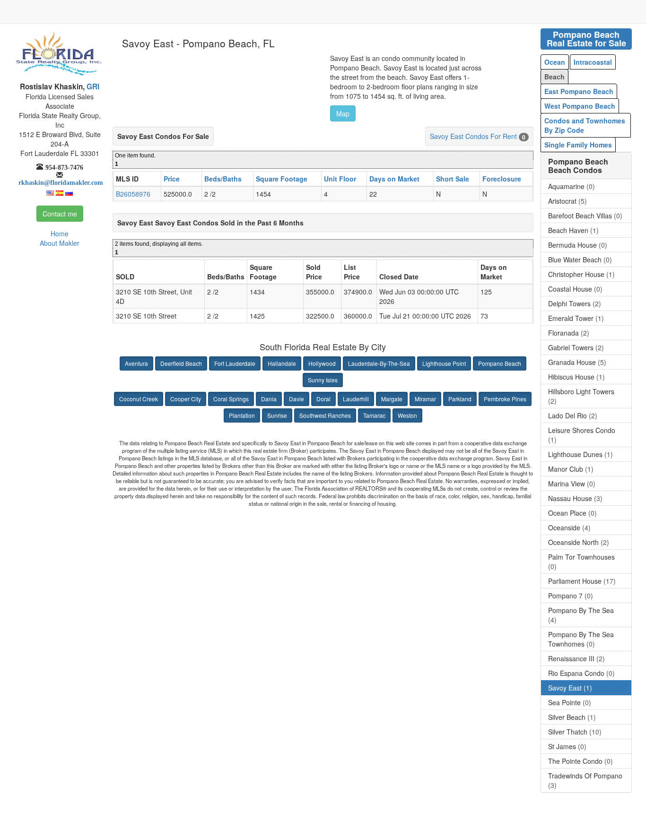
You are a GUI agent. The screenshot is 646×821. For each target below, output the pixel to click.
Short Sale (452, 178)
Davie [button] (296, 399)
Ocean (554, 62)
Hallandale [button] (282, 363)
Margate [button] (391, 399)
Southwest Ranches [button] (325, 415)
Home (60, 233)
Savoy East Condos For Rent (473, 136)
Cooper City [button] (185, 399)
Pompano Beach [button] (499, 363)
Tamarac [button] (374, 415)
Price (172, 178)
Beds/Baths (223, 178)
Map (342, 113)
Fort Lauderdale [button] (234, 363)
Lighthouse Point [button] (444, 363)
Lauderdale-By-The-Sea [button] (379, 363)
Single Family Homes (578, 144)
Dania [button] (269, 399)
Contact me (60, 213)
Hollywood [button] (322, 363)
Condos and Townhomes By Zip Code (584, 125)
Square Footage (281, 178)
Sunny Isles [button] (323, 380)
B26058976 (133, 194)
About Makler (59, 243)
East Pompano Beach (578, 91)
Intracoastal (593, 62)
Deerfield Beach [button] (181, 363)
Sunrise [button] (277, 415)
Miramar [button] (425, 399)
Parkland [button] (459, 399)
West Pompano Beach (579, 106)
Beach (554, 76)
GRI (92, 86)
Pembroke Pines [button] (505, 399)
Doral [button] (323, 399)
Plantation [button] (242, 415)
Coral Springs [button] (231, 399)
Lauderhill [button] (356, 399)
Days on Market (394, 178)
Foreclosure (501, 178)
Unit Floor (340, 178)
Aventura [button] (136, 363)
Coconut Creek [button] (138, 399)
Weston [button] (407, 415)
